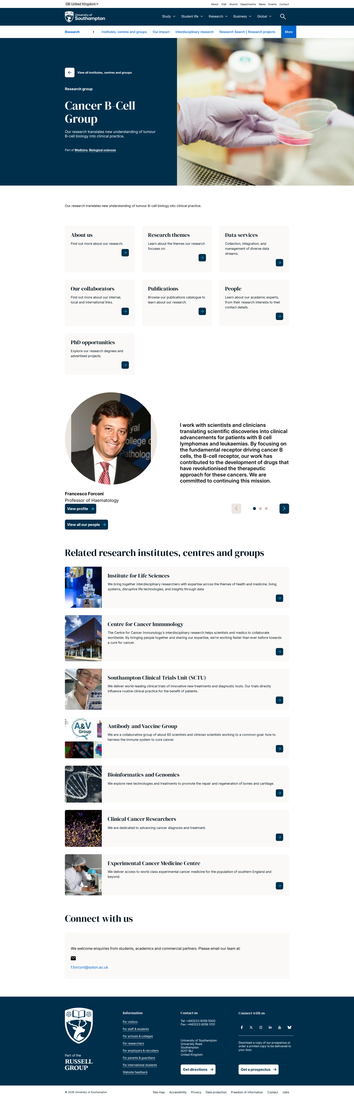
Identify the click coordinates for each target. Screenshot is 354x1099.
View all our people (83, 524)
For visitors (130, 1022)
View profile (77, 509)
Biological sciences (102, 150)
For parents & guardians (139, 1058)
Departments (248, 4)
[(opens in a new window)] (242, 1027)
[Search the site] (281, 17)
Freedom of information (247, 1092)
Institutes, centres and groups (124, 32)
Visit (223, 4)
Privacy (196, 1092)
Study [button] (166, 16)
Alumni (233, 4)
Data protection (216, 1092)
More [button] (289, 32)
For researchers (133, 1043)
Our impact (161, 32)
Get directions (195, 1069)
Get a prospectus (255, 1069)
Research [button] (216, 16)
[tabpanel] (177, 453)
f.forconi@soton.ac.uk (89, 967)
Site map (159, 1092)
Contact (284, 4)
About (214, 4)
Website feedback (135, 1072)
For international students (140, 1065)
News (262, 4)
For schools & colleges (138, 1036)
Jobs (285, 1092)
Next (284, 509)
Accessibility (178, 1092)
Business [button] (240, 16)
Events (272, 4)
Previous (236, 509)
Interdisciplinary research (195, 32)
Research (72, 32)
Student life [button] (189, 16)
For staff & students (136, 1029)
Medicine (81, 150)
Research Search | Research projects (247, 32)
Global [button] (262, 16)
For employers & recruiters (141, 1050)
